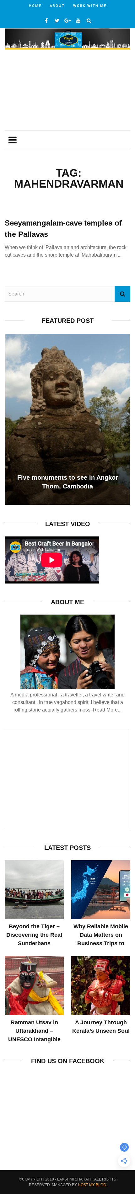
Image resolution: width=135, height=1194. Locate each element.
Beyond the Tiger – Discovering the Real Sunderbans (34, 934)
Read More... (107, 709)
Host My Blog (92, 1185)
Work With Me (89, 6)
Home (35, 6)
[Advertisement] (67, 90)
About (57, 6)
